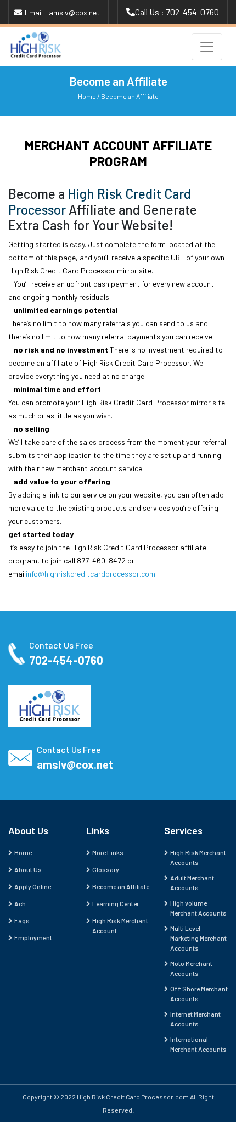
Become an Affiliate (130, 96)
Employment (33, 937)
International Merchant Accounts (198, 1044)
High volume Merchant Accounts (198, 908)
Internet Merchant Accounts (195, 1019)
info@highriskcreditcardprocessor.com (90, 573)
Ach (20, 903)
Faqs (22, 920)
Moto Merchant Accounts (191, 968)
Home (87, 96)
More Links (107, 852)
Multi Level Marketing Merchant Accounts (198, 938)
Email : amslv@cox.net (62, 12)
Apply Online (32, 886)
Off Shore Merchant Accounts (199, 993)
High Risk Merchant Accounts (198, 857)
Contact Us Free (61, 645)
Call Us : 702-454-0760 (177, 12)
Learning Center (115, 903)
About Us (28, 869)
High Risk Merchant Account (120, 925)
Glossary (105, 869)
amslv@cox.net (75, 764)
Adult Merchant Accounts (192, 882)
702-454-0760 (66, 660)
